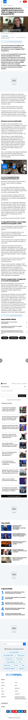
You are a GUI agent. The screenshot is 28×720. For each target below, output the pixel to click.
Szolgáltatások (4, 703)
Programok (17, 693)
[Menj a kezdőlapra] (5, 1)
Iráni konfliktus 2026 (8, 655)
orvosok (5, 337)
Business (3, 685)
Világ (16, 682)
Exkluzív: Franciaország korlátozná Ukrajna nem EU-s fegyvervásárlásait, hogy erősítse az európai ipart (12, 332)
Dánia (23, 665)
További (3, 706)
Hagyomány (22, 668)
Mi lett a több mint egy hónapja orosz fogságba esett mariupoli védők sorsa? (11, 327)
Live (25, 1)
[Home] (1, 5)
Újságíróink (3, 696)
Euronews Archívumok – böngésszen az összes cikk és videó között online (21, 698)
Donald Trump (6, 665)
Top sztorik (5, 523)
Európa (4, 5)
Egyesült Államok (11, 662)
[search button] (24, 644)
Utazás (2, 691)
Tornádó (16, 665)
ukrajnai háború (21, 655)
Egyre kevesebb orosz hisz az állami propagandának (9, 322)
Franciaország (9, 658)
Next (2, 688)
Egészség (17, 688)
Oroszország (14, 337)
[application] (14, 24)
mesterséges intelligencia (9, 668)
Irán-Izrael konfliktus (14, 652)
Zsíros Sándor (5, 35)
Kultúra (16, 691)
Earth (16, 685)
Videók (2, 693)
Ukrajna (22, 337)
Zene (20, 662)
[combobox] (14, 644)
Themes (3, 679)
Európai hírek (10, 5)
